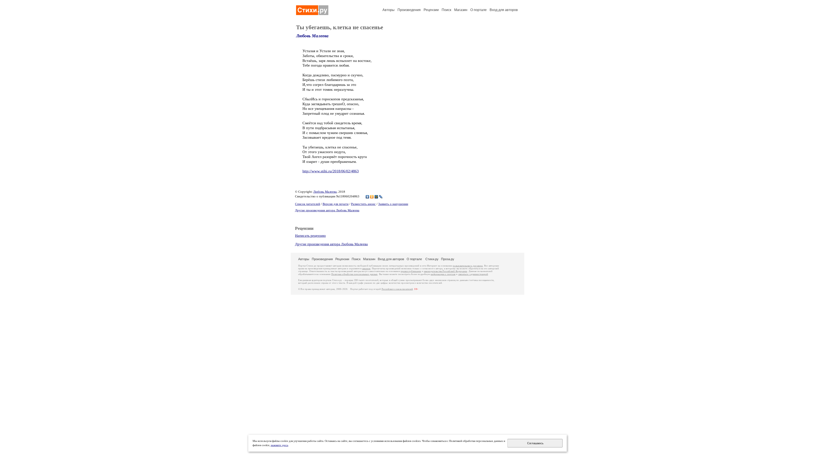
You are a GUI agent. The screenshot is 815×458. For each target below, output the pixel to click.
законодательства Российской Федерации (445, 271)
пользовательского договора (468, 266)
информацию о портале (443, 274)
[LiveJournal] (381, 197)
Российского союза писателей (397, 289)
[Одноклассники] (372, 197)
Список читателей (307, 204)
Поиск (446, 10)
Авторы (388, 10)
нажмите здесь (279, 445)
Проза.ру (447, 259)
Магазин (460, 10)
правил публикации (411, 271)
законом (366, 268)
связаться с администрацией (473, 274)
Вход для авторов (504, 10)
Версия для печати (335, 204)
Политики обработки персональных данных (354, 274)
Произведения (409, 10)
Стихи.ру (431, 259)
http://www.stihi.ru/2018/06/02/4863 (330, 171)
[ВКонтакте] (367, 197)
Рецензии (431, 10)
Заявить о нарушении (393, 204)
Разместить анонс (363, 204)
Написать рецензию (310, 236)
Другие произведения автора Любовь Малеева (327, 210)
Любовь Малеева (312, 35)
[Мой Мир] (376, 197)
